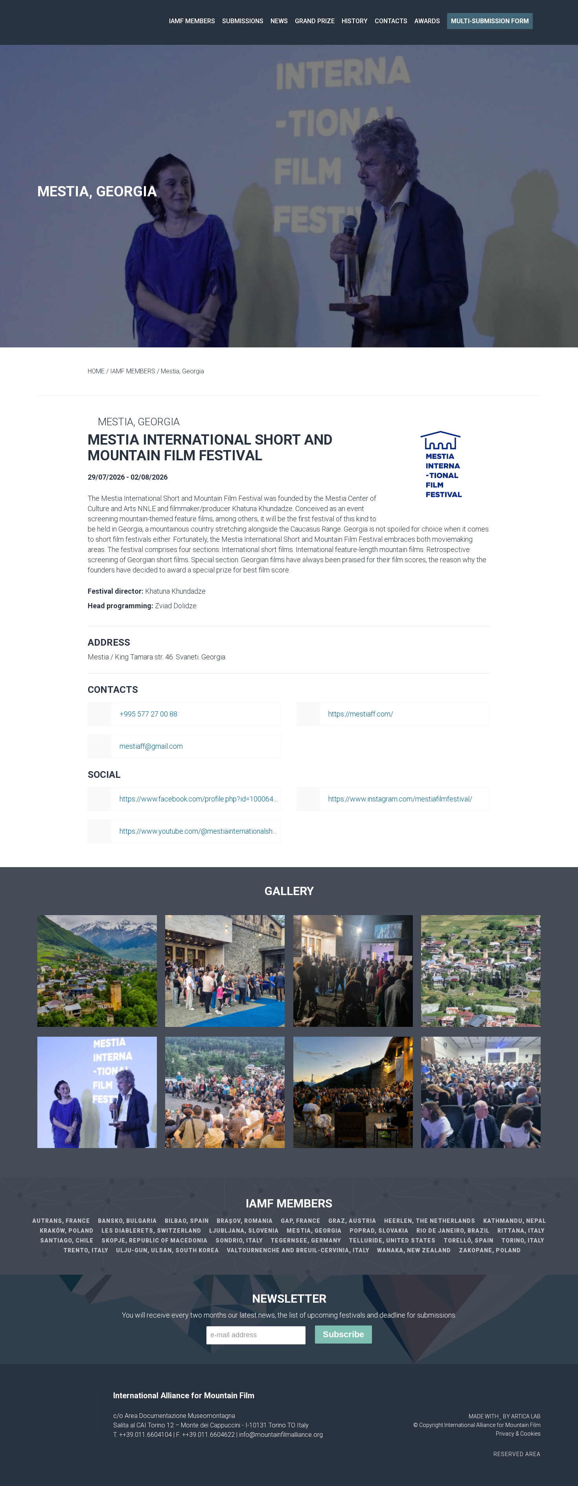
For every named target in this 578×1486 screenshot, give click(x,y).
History (355, 21)
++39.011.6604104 (145, 1434)
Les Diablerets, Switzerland (151, 1231)
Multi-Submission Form (490, 21)
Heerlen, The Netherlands (429, 1221)
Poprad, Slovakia (379, 1231)
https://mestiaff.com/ (360, 714)
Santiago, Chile (67, 1240)
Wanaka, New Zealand (414, 1250)
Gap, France (300, 1221)
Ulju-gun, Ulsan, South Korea (167, 1250)
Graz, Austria (352, 1221)
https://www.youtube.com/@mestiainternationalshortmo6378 (213, 831)
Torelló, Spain (468, 1240)
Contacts (391, 21)
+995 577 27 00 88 (148, 714)
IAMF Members (192, 21)
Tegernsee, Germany (306, 1240)
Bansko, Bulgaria (127, 1221)
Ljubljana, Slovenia (244, 1231)
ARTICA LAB (526, 1416)
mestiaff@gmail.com (151, 746)
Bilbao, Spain (187, 1221)
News (279, 21)
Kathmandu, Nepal (514, 1221)
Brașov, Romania (245, 1221)
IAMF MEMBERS (132, 371)
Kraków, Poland (67, 1231)
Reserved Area (517, 1454)
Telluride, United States (392, 1240)
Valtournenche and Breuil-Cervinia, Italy (298, 1250)
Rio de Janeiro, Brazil (453, 1231)
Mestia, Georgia (314, 1231)
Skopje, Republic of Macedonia (154, 1240)
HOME (96, 371)
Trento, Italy (85, 1250)
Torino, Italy (522, 1240)
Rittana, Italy (521, 1231)
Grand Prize (315, 21)
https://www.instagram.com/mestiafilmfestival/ (400, 799)
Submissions (242, 21)
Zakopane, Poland (490, 1250)
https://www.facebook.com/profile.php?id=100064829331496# (216, 799)
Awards (427, 21)
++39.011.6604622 (208, 1434)
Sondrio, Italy (239, 1240)
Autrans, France (61, 1221)
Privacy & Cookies (518, 1434)
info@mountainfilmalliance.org (281, 1434)
